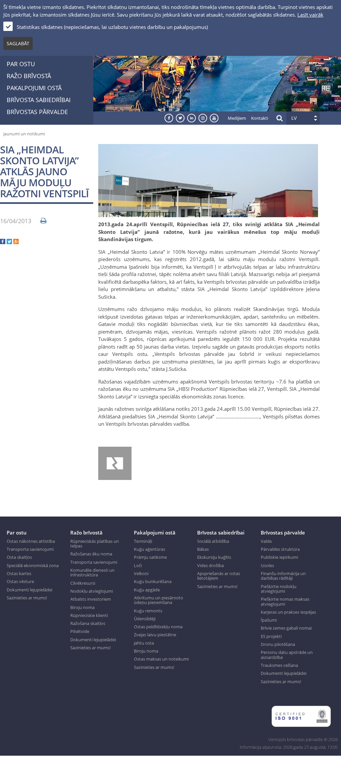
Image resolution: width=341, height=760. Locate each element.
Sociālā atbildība (213, 541)
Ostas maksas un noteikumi (161, 659)
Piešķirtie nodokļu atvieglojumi (278, 589)
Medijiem (237, 118)
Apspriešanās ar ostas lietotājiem (218, 576)
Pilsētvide (79, 631)
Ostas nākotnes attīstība (31, 541)
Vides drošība (210, 565)
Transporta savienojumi (30, 549)
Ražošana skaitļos (87, 623)
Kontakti (259, 118)
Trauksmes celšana (279, 665)
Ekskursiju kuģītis (214, 557)
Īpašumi (269, 620)
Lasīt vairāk (310, 14)
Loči (138, 565)
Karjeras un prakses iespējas (288, 612)
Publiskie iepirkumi (279, 557)
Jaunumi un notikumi (24, 134)
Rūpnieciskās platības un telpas (94, 543)
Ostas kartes (19, 573)
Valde (266, 541)
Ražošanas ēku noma (91, 553)
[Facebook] (2, 242)
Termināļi (143, 541)
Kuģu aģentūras (149, 549)
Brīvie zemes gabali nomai (286, 628)
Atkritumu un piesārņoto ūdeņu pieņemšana (158, 600)
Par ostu (21, 64)
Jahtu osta (144, 643)
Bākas (203, 549)
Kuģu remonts (148, 610)
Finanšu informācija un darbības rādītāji (283, 576)
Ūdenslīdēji (145, 618)
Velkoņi (141, 573)
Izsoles (267, 565)
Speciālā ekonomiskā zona (33, 565)
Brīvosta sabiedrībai (39, 100)
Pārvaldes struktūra (280, 549)
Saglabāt (18, 43)
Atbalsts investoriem (90, 599)
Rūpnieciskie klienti (89, 615)
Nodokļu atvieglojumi (91, 591)
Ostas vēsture (20, 581)
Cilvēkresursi (82, 583)
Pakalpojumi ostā (34, 88)
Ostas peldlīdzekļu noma (158, 626)
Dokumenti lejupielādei (29, 589)
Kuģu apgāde (147, 589)
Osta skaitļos (19, 557)
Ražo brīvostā (29, 76)
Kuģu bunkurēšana (152, 581)
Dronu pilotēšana (278, 644)
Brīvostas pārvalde (37, 112)
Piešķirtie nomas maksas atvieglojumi (285, 601)
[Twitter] (9, 242)
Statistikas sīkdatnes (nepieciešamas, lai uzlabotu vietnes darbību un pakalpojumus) (112, 27)
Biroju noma (82, 607)
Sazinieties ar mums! (27, 597)
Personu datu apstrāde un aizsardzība (287, 655)
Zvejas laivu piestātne (155, 634)
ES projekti (271, 636)
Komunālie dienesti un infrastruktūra (92, 572)
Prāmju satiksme (150, 557)
